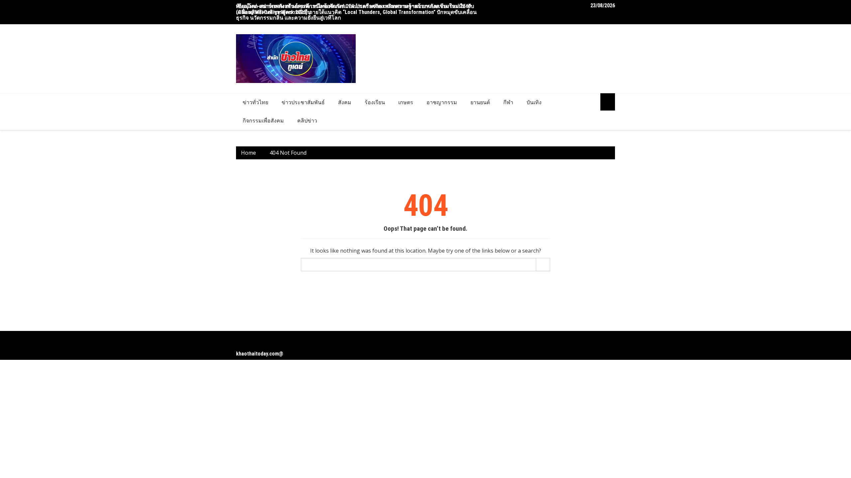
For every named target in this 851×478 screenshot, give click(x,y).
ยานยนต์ (480, 102)
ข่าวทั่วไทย (255, 102)
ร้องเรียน (375, 102)
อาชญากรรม (441, 102)
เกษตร (405, 102)
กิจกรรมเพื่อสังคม (263, 120)
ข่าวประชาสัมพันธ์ (303, 102)
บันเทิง (534, 102)
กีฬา (508, 102)
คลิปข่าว (307, 120)
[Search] (543, 264)
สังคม (344, 102)
